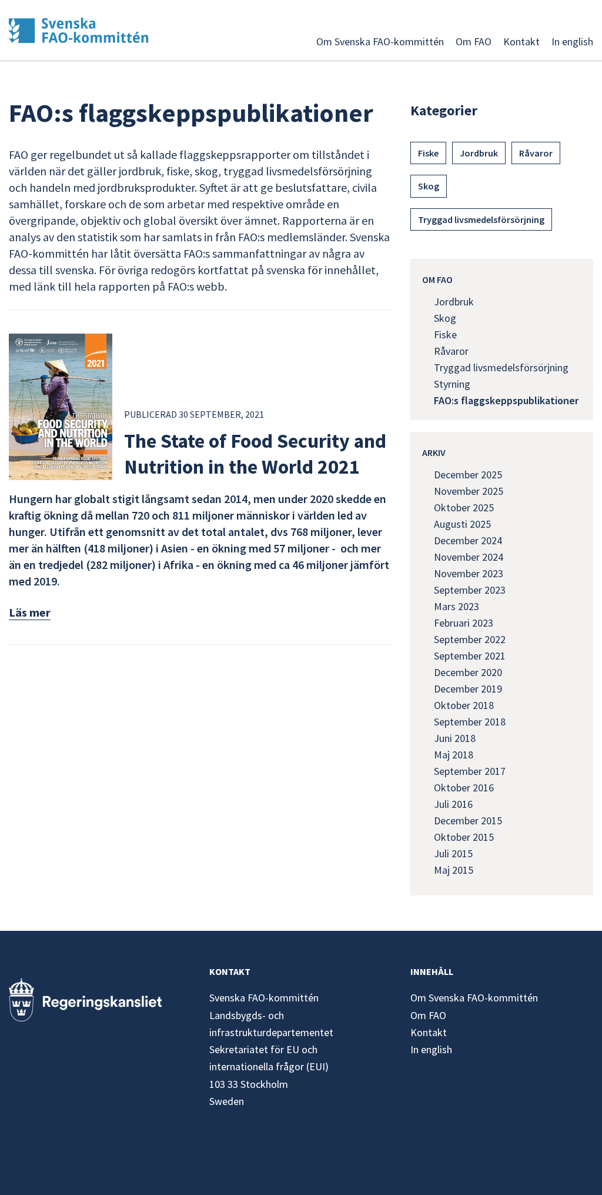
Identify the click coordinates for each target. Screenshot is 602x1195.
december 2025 (468, 474)
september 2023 (470, 590)
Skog (428, 186)
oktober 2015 (464, 837)
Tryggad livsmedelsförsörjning (481, 219)
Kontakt (521, 41)
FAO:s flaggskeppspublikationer (506, 400)
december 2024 (468, 540)
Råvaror (536, 153)
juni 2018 (455, 738)
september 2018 (470, 721)
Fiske (428, 153)
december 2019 (468, 688)
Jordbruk (479, 153)
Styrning (452, 384)
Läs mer (30, 612)
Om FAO (473, 41)
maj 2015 (453, 870)
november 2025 (468, 491)
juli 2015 (453, 853)
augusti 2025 (462, 524)
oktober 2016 (464, 787)
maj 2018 (453, 754)
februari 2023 (463, 623)
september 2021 (470, 656)
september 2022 (470, 639)
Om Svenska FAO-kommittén (380, 41)
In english (572, 41)
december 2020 (468, 672)
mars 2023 (456, 606)
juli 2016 (453, 804)
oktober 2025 (464, 507)
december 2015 (468, 820)
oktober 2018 (464, 705)
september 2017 (470, 771)
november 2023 (468, 573)
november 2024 (468, 557)
